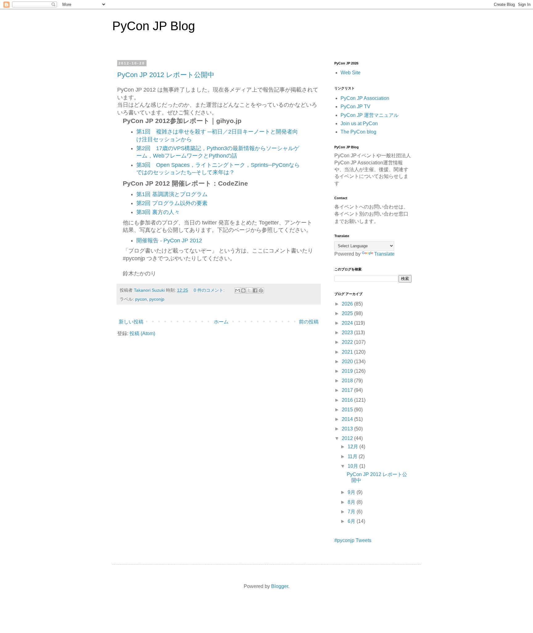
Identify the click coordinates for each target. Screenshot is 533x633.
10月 (353, 466)
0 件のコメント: (210, 290)
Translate (384, 254)
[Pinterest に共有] (261, 290)
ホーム (221, 321)
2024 (348, 323)
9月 (352, 492)
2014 (348, 419)
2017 (348, 390)
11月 (353, 456)
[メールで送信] (237, 290)
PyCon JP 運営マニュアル (370, 115)
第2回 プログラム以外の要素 (172, 203)
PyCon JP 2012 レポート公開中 (165, 75)
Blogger (279, 586)
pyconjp (156, 299)
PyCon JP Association (365, 98)
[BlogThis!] (243, 290)
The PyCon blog (358, 131)
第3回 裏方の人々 (158, 212)
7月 (352, 511)
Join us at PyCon (359, 123)
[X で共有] (249, 290)
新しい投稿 (131, 321)
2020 (348, 361)
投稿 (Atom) (142, 333)
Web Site (351, 72)
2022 (348, 342)
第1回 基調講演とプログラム (172, 194)
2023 (348, 332)
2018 (348, 380)
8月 (352, 502)
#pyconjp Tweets (352, 540)
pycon (141, 299)
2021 (348, 352)
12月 (353, 446)
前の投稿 (309, 321)
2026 (348, 303)
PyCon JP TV (355, 106)
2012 (348, 438)
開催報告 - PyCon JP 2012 (169, 240)
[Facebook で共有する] (255, 290)
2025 (348, 313)
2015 (348, 409)
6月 (352, 521)
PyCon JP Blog (153, 26)
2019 (348, 371)
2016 (348, 400)
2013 (348, 428)
